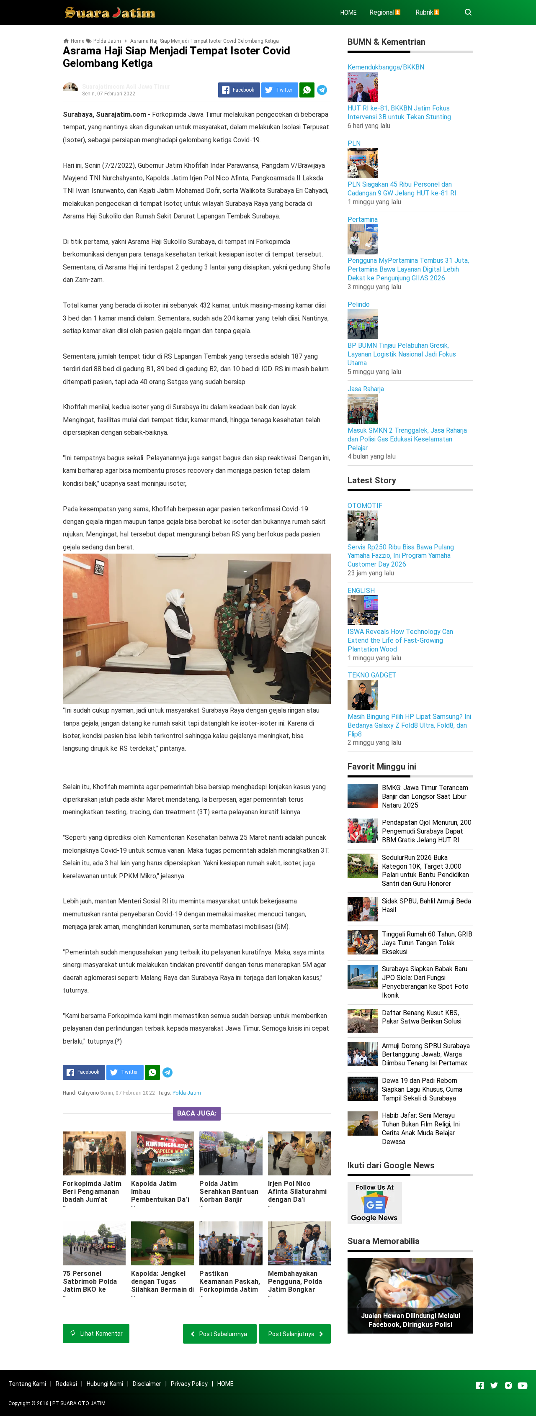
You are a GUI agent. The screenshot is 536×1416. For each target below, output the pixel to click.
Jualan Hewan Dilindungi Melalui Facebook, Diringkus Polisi (410, 1320)
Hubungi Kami (105, 1383)
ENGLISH (361, 591)
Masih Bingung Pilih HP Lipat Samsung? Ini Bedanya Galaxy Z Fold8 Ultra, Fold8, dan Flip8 (409, 725)
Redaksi (66, 1383)
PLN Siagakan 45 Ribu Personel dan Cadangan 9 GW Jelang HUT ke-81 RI (402, 188)
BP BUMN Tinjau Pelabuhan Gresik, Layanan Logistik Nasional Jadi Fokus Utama (402, 354)
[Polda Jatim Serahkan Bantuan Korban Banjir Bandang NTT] (230, 1153)
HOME (348, 12)
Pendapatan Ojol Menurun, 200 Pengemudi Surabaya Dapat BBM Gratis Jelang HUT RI (427, 831)
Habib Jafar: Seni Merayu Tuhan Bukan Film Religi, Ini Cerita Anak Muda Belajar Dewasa (421, 1128)
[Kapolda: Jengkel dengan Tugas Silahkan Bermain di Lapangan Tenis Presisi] (162, 1243)
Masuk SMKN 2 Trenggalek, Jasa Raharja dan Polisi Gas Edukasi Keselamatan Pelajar (407, 439)
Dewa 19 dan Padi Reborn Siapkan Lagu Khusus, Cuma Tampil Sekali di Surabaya (422, 1089)
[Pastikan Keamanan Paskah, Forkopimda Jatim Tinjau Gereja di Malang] (230, 1243)
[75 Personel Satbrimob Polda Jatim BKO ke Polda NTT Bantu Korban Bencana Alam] (94, 1243)
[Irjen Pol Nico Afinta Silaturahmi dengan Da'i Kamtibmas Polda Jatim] (299, 1153)
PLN (354, 143)
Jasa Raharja (366, 389)
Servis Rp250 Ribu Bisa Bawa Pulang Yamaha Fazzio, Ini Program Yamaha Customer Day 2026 (401, 556)
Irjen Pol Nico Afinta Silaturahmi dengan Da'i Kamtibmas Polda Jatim (297, 1199)
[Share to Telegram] (322, 89)
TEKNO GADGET (372, 675)
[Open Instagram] (508, 1385)
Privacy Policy (189, 1383)
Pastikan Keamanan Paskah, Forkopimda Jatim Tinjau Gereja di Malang (229, 1289)
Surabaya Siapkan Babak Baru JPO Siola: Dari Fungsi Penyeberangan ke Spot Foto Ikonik (425, 982)
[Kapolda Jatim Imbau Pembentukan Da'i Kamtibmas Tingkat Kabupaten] (162, 1153)
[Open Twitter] (494, 1385)
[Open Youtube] (523, 1385)
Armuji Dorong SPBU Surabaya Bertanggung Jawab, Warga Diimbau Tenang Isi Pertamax (426, 1054)
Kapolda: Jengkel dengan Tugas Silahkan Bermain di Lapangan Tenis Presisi (162, 1289)
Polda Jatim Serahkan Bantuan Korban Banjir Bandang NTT (228, 1195)
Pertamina (363, 219)
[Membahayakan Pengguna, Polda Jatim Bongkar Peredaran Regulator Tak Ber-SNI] (299, 1243)
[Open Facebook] (480, 1385)
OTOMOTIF (365, 506)
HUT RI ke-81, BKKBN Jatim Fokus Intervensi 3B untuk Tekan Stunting (399, 112)
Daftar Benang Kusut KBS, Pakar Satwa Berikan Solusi (421, 1017)
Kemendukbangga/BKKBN (386, 67)
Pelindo (359, 304)
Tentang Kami (27, 1383)
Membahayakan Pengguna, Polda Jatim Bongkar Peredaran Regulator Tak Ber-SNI (298, 1293)
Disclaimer (147, 1383)
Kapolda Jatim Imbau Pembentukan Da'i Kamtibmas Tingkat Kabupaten (161, 1199)
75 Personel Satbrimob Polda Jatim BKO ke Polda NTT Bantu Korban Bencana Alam (90, 1293)
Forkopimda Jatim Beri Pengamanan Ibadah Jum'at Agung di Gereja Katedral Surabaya (92, 1199)
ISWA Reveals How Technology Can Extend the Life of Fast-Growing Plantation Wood (400, 640)
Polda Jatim (187, 1093)
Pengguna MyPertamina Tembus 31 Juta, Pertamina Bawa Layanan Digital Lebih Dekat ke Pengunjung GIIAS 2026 (408, 269)
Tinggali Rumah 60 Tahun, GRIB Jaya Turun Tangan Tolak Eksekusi (427, 943)
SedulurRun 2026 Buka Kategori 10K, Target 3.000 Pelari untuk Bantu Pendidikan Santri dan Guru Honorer (425, 871)
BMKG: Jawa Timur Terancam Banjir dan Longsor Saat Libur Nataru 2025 (425, 796)
